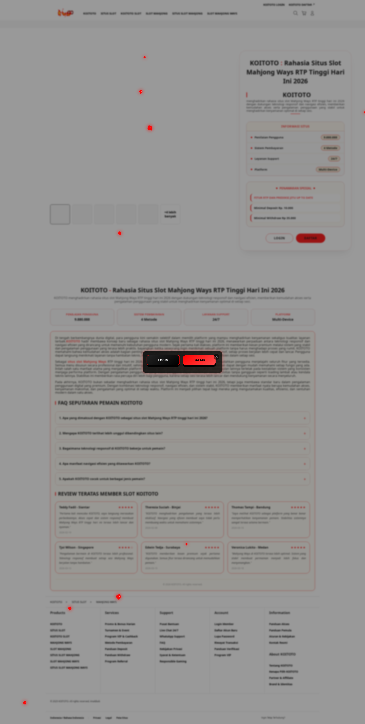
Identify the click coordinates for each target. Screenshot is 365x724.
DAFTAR (199, 360)
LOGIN (163, 360)
